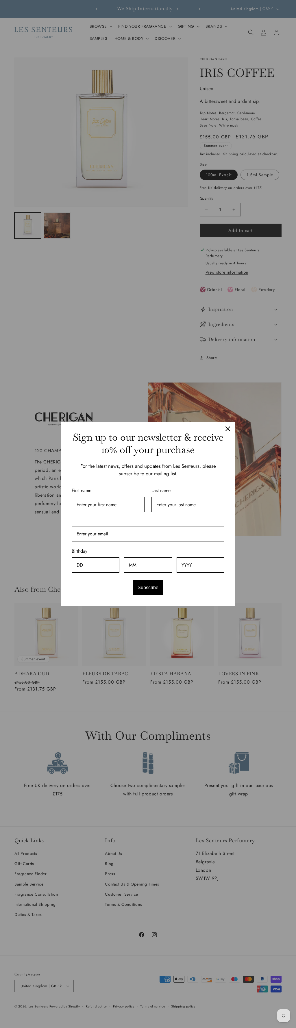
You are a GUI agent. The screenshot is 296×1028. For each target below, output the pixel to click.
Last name (161, 490)
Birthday (79, 551)
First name (81, 490)
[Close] (228, 429)
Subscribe (148, 587)
